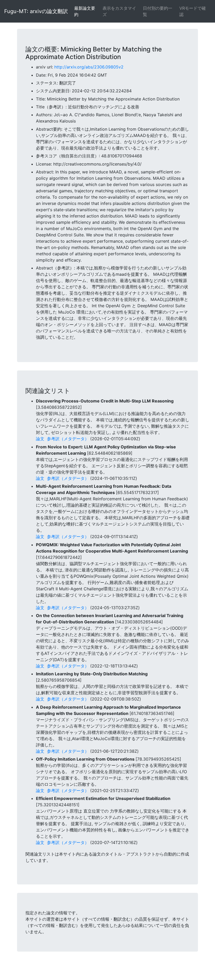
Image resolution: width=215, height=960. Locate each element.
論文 (40, 438)
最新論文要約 (84, 11)
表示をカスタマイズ (119, 11)
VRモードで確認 (192, 11)
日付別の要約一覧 (157, 11)
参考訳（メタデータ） (68, 438)
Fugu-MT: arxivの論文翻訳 (36, 11)
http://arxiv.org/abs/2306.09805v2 (88, 67)
